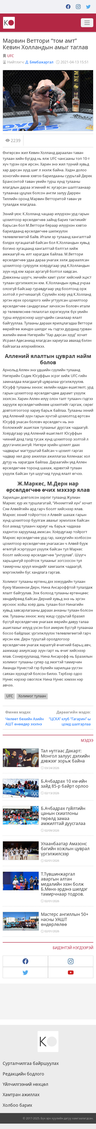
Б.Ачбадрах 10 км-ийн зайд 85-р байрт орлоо (64, 783)
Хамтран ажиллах (21, 1094)
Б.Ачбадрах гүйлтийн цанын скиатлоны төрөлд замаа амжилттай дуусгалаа (63, 815)
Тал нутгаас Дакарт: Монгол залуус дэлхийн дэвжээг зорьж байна (65, 756)
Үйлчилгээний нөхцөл (25, 1084)
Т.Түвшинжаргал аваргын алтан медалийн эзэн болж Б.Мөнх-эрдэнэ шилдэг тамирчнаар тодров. (64, 884)
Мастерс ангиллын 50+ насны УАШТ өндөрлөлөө (64, 919)
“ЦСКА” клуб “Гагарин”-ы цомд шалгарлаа (70, 718)
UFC (10, 55)
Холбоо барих (17, 1105)
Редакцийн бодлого (23, 1073)
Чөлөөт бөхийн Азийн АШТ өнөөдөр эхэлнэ (24, 718)
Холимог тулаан (32, 695)
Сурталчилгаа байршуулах (31, 1063)
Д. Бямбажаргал (39, 62)
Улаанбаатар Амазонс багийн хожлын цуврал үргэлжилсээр (65, 849)
